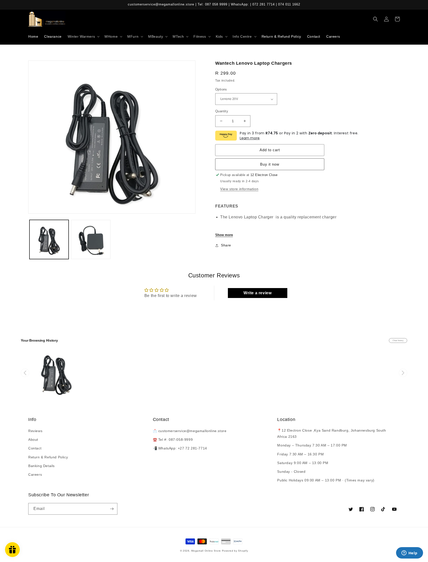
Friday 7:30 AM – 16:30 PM (300, 454)
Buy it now (269, 164)
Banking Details (41, 466)
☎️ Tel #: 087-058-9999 (173, 440)
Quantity (221, 111)
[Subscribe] (111, 509)
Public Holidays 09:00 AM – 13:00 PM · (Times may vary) (325, 480)
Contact (34, 448)
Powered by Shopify (235, 550)
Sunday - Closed (291, 471)
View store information (239, 189)
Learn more (250, 138)
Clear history (398, 340)
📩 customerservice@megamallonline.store (190, 431)
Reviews (35, 431)
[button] (83, 36)
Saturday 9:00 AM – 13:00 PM (302, 463)
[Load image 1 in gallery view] (49, 239)
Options (221, 89)
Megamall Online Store (206, 550)
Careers (35, 474)
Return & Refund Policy (48, 457)
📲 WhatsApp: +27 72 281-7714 (180, 448)
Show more (224, 235)
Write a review (257, 293)
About (33, 440)
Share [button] (226, 245)
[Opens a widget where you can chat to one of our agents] (409, 553)
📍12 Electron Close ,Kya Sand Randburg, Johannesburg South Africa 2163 (331, 433)
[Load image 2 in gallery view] (90, 239)
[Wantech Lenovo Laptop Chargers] (56, 373)
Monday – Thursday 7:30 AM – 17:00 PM (312, 445)
